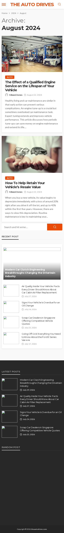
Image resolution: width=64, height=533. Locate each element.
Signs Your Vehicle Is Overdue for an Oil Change (41, 304)
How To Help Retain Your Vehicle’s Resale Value (25, 185)
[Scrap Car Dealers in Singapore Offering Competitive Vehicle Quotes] (11, 322)
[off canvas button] (4, 4)
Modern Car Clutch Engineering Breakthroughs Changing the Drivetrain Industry (30, 273)
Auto (10, 77)
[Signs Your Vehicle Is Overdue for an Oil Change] (11, 307)
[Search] (59, 4)
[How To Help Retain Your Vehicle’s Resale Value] (32, 154)
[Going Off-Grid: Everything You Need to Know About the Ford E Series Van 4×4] (11, 338)
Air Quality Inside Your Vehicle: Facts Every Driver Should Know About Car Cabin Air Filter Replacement (41, 289)
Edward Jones (15, 95)
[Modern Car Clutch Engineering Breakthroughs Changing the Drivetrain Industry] (32, 263)
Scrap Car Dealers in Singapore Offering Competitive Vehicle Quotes (38, 320)
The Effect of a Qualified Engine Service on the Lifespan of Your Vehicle (30, 86)
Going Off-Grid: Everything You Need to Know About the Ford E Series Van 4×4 (41, 336)
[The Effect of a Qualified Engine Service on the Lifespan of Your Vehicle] (32, 54)
